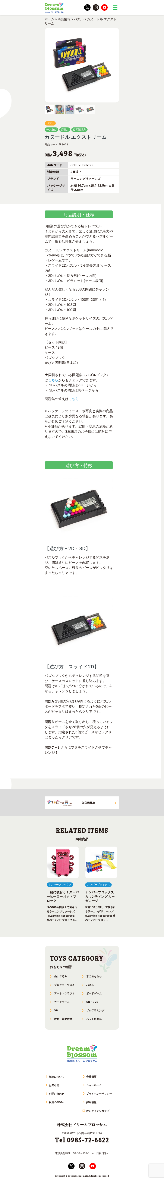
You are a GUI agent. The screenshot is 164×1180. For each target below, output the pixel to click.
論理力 (65, 129)
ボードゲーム (94, 993)
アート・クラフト (64, 993)
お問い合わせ (56, 1093)
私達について (56, 1076)
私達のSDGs (56, 1102)
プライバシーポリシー (99, 1093)
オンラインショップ (97, 1110)
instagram (96, 7)
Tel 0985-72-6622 (82, 1139)
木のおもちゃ (94, 976)
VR (56, 1010)
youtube (104, 7)
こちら (53, 380)
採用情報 (91, 1102)
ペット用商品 (94, 1019)
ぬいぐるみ (60, 976)
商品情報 (64, 19)
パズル (78, 19)
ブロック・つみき (64, 984)
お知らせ (54, 1085)
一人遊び (51, 129)
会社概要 (91, 1076)
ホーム (49, 19)
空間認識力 (79, 129)
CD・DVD (92, 1001)
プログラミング (95, 1010)
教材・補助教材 (63, 1019)
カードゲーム (62, 1001)
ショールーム (94, 1085)
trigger (115, 7)
